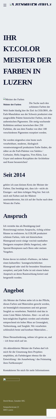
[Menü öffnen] (5, 5)
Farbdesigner (24, 355)
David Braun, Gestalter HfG (14, 401)
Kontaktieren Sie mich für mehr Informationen (26, 370)
